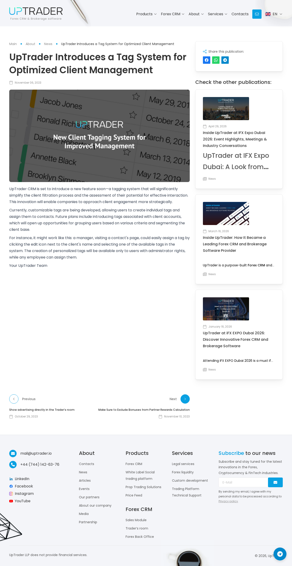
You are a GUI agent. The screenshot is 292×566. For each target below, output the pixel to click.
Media (84, 513)
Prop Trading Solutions (143, 487)
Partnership (88, 522)
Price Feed (134, 495)
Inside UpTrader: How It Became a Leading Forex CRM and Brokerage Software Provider (235, 244)
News (83, 472)
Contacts (240, 14)
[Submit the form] (275, 482)
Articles (85, 480)
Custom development (190, 480)
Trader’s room (137, 528)
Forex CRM (256, 265)
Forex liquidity (183, 472)
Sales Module (136, 520)
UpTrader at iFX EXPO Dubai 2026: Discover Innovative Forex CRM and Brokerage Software (235, 339)
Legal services (183, 464)
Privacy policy (228, 501)
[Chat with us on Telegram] (280, 554)
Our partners (89, 497)
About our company (95, 505)
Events (84, 489)
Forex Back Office (140, 536)
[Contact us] (257, 14)
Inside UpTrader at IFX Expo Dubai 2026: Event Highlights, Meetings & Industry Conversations (235, 139)
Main (13, 44)
